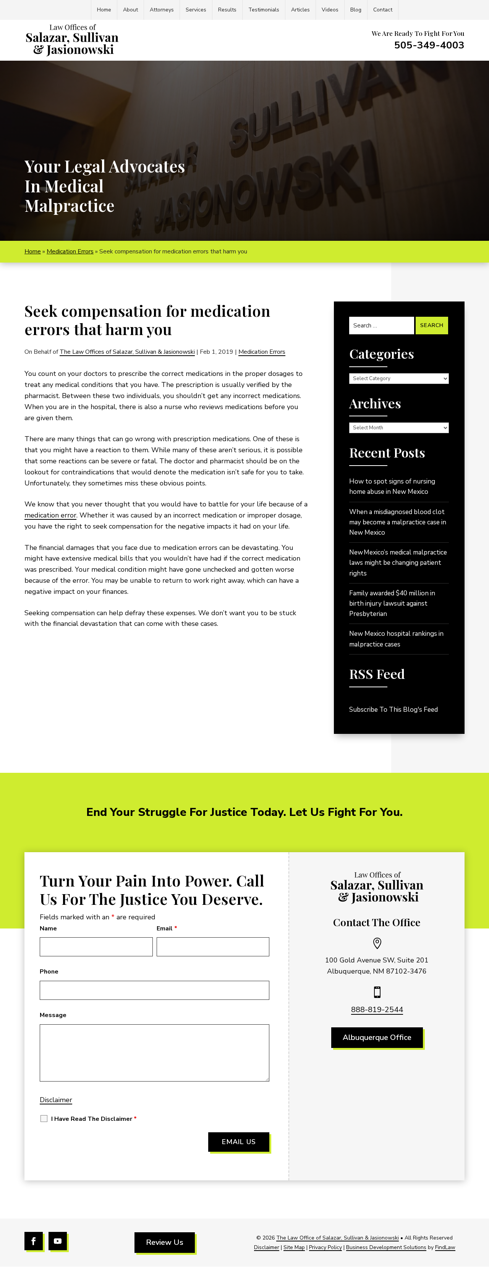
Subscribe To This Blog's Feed (393, 709)
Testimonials (263, 9)
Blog (355, 9)
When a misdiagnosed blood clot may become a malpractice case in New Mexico (397, 522)
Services (196, 9)
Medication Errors (261, 352)
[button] (481, 1211)
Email (167, 928)
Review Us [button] (164, 1242)
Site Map (294, 1247)
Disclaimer (56, 1099)
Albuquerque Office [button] (377, 1037)
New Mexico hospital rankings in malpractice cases (396, 638)
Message (53, 1015)
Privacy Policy (325, 1247)
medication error (50, 515)
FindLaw (445, 1247)
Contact (382, 9)
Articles (300, 9)
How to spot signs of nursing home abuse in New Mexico (392, 486)
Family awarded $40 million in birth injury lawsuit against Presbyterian (392, 603)
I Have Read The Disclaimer (94, 1119)
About (130, 9)
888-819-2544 (377, 1009)
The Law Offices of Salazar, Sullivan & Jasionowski (127, 352)
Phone (49, 971)
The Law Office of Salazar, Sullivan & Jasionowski (337, 1237)
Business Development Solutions (386, 1247)
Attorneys (162, 9)
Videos (330, 9)
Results (227, 9)
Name (48, 928)
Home (104, 9)
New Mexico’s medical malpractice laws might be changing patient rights (398, 562)
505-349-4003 (429, 45)
